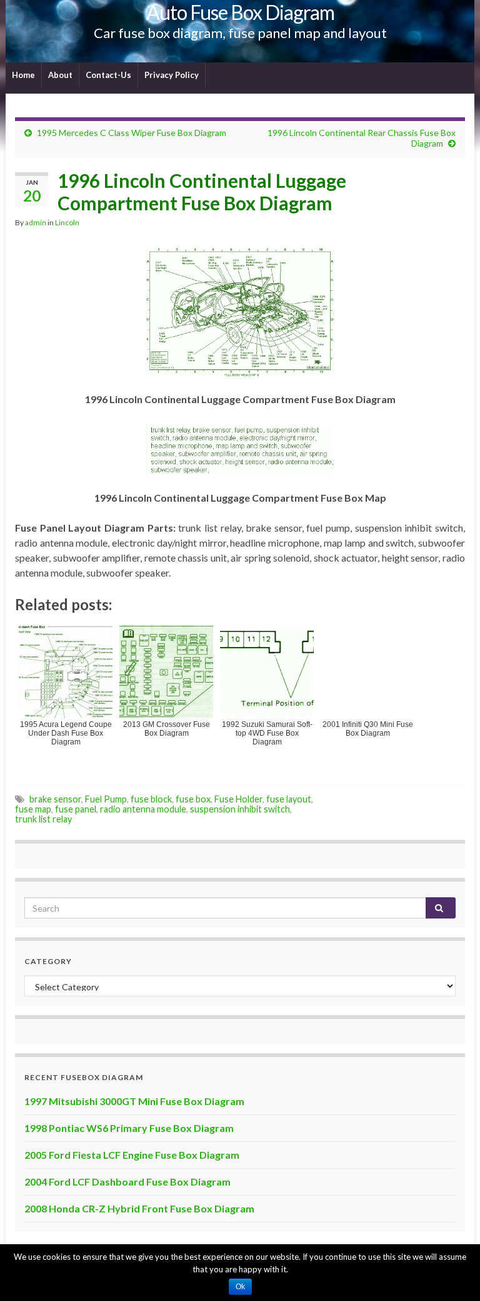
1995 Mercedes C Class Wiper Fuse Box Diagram (131, 132)
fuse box (193, 799)
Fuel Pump (106, 799)
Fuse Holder (238, 799)
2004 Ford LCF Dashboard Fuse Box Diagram (127, 1181)
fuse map (33, 809)
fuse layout (288, 799)
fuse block (151, 799)
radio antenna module (143, 809)
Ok (240, 1286)
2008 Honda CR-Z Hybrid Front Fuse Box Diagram (139, 1208)
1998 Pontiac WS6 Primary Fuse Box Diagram (129, 1128)
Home (23, 75)
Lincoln (67, 222)
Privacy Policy (171, 75)
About (60, 75)
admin (35, 222)
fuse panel (75, 809)
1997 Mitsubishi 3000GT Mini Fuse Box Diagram (134, 1101)
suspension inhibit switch (240, 809)
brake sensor (55, 799)
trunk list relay (43, 819)
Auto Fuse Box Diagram (240, 12)
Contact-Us (108, 75)
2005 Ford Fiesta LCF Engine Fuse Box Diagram (131, 1155)
